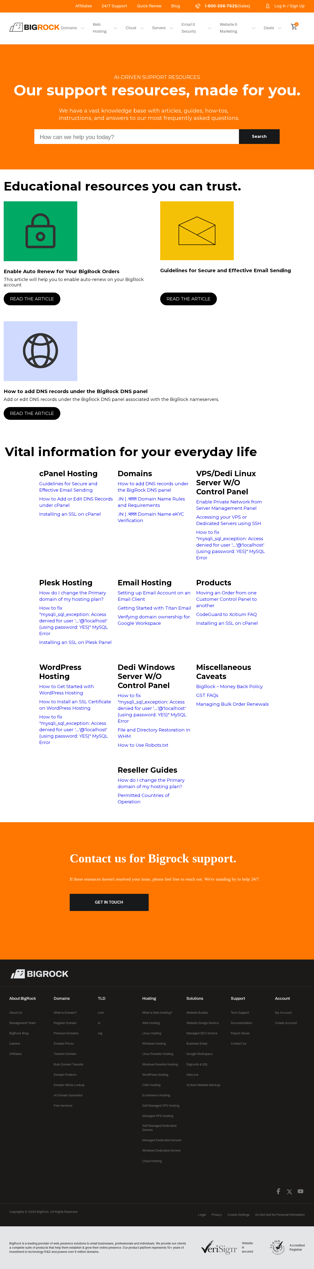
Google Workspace (199, 1054)
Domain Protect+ (65, 1075)
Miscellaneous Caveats (223, 672)
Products (213, 582)
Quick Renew (149, 6)
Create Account (286, 1023)
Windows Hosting (154, 1043)
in (99, 1023)
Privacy (217, 1215)
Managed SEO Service (202, 1033)
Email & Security (189, 27)
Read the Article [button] (32, 299)
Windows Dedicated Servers (161, 1150)
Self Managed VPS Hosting (160, 1105)
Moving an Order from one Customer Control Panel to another (226, 599)
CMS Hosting (151, 1085)
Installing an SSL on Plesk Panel (75, 642)
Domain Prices (64, 1043)
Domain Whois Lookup (69, 1085)
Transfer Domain (65, 1054)
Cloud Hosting (152, 1161)
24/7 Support (114, 6)
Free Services (63, 1105)
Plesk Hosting (65, 582)
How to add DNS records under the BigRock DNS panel (76, 391)
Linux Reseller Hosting (157, 1054)
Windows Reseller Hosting (160, 1064)
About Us (15, 1013)
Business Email (196, 1043)
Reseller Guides (147, 770)
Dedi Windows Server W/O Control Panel (146, 676)
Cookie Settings (238, 1215)
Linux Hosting (151, 1033)
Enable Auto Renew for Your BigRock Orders (61, 271)
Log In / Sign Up (290, 6)
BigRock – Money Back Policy (229, 686)
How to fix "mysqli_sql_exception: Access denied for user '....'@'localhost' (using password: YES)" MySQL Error (230, 545)
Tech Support (240, 1013)
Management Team (22, 1023)
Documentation (241, 1023)
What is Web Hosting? (157, 1013)
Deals (269, 28)
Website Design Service (202, 1023)
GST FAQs (207, 695)
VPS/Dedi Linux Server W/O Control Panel (226, 482)
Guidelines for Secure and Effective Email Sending (225, 270)
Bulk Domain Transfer (68, 1064)
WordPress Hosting (60, 672)
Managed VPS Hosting (157, 1116)
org (100, 1033)
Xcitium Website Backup (203, 1085)
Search (259, 136)
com (101, 1013)
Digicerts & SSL (197, 1064)
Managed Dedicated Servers (161, 1140)
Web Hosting (99, 27)
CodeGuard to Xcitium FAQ (226, 614)
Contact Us (238, 1043)
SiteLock (192, 1075)
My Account (283, 1013)
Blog (175, 6)
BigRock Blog (18, 1033)
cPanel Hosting (68, 473)
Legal (202, 1215)
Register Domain (65, 1023)
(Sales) (227, 6)
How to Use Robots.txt (143, 745)
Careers (14, 1043)
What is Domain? (65, 1013)
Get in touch (109, 902)
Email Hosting (145, 582)
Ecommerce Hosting (156, 1095)
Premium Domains (66, 1033)
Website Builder (197, 1013)
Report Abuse (240, 1033)
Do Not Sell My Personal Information (280, 1215)
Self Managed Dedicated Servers (159, 1128)
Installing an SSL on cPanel (70, 514)
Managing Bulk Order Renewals (232, 704)
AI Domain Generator (68, 1095)
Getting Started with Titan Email (154, 608)
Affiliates (83, 6)
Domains (135, 473)
